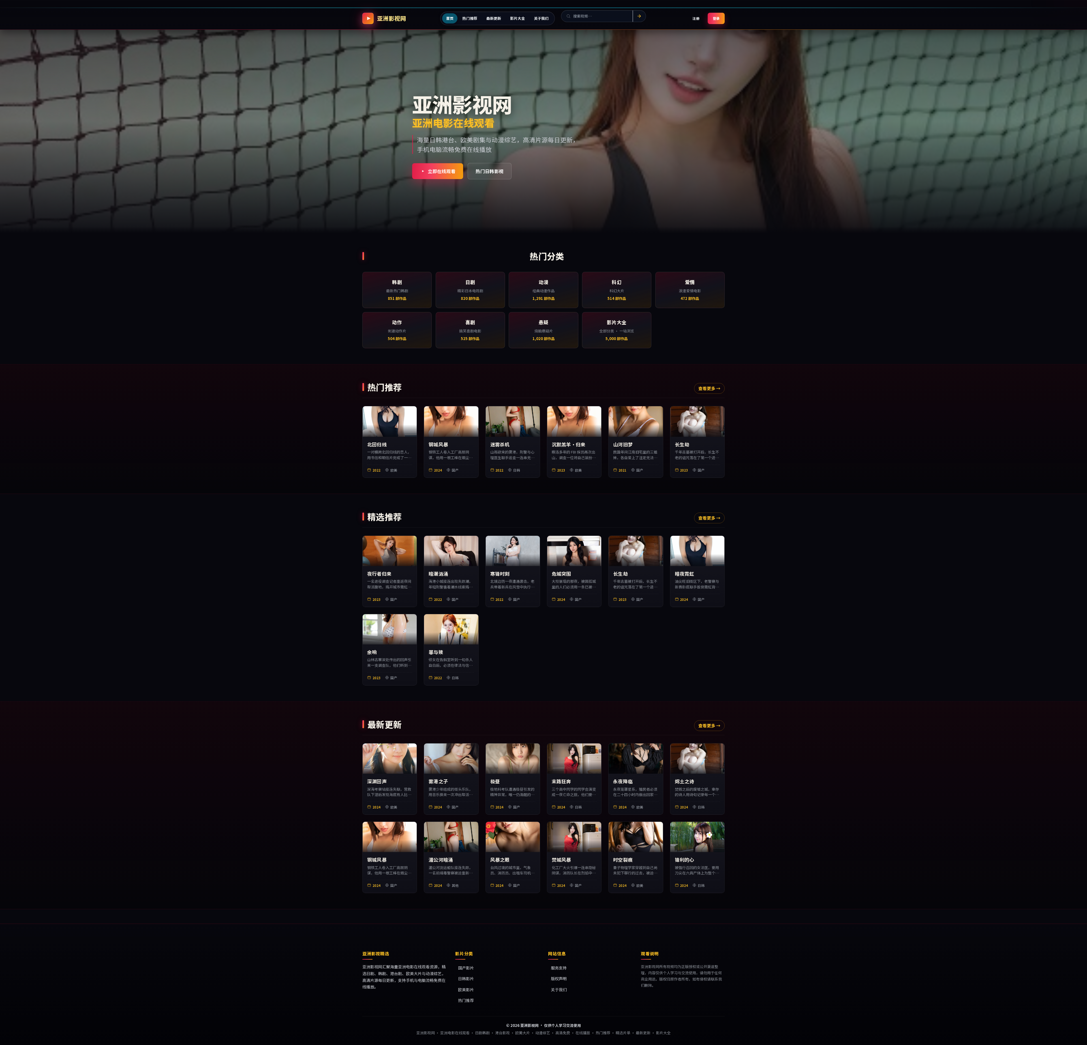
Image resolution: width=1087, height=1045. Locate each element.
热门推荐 (466, 1000)
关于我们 (559, 989)
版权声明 (559, 979)
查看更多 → (709, 388)
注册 (696, 18)
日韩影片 (466, 979)
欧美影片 (466, 989)
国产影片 (466, 968)
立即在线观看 (441, 171)
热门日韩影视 (489, 171)
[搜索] (639, 16)
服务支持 (559, 968)
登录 (716, 18)
